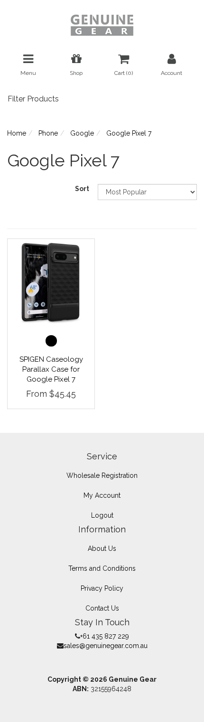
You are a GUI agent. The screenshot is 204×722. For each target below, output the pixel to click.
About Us (102, 548)
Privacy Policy (102, 588)
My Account (102, 495)
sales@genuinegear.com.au (106, 645)
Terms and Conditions (102, 568)
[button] (51, 341)
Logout (102, 515)
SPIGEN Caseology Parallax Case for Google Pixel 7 (51, 369)
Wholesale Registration (102, 475)
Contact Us (102, 608)
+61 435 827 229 (104, 636)
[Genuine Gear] (102, 24)
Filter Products (33, 99)
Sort (82, 188)
